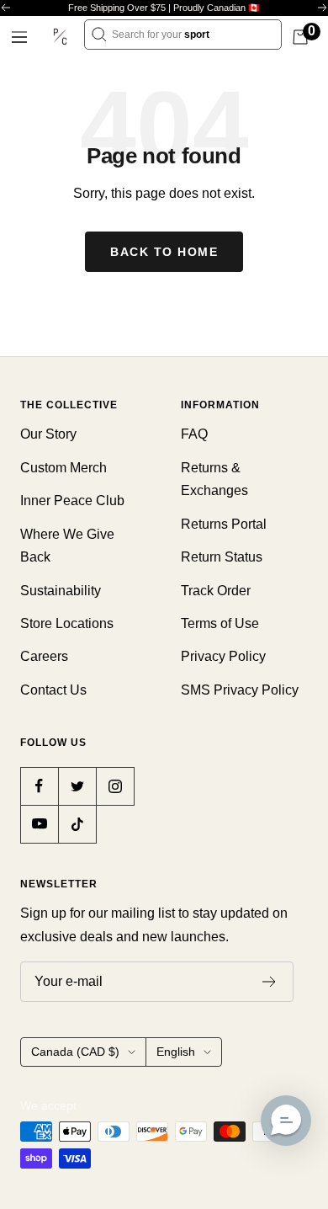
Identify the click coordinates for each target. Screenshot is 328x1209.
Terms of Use (220, 623)
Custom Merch (63, 468)
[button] (286, 1120)
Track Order (216, 590)
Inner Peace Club (72, 500)
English (175, 1051)
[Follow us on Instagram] (115, 786)
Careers (44, 656)
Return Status (221, 557)
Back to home (164, 251)
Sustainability (60, 590)
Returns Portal (224, 524)
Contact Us (53, 690)
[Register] (269, 982)
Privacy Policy (223, 656)
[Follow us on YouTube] (39, 824)
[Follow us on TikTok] (77, 824)
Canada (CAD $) (75, 1051)
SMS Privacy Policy (240, 690)
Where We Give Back (67, 545)
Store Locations (67, 623)
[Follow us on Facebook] (39, 786)
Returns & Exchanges (214, 479)
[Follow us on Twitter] (77, 786)
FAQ (194, 434)
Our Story (48, 434)
